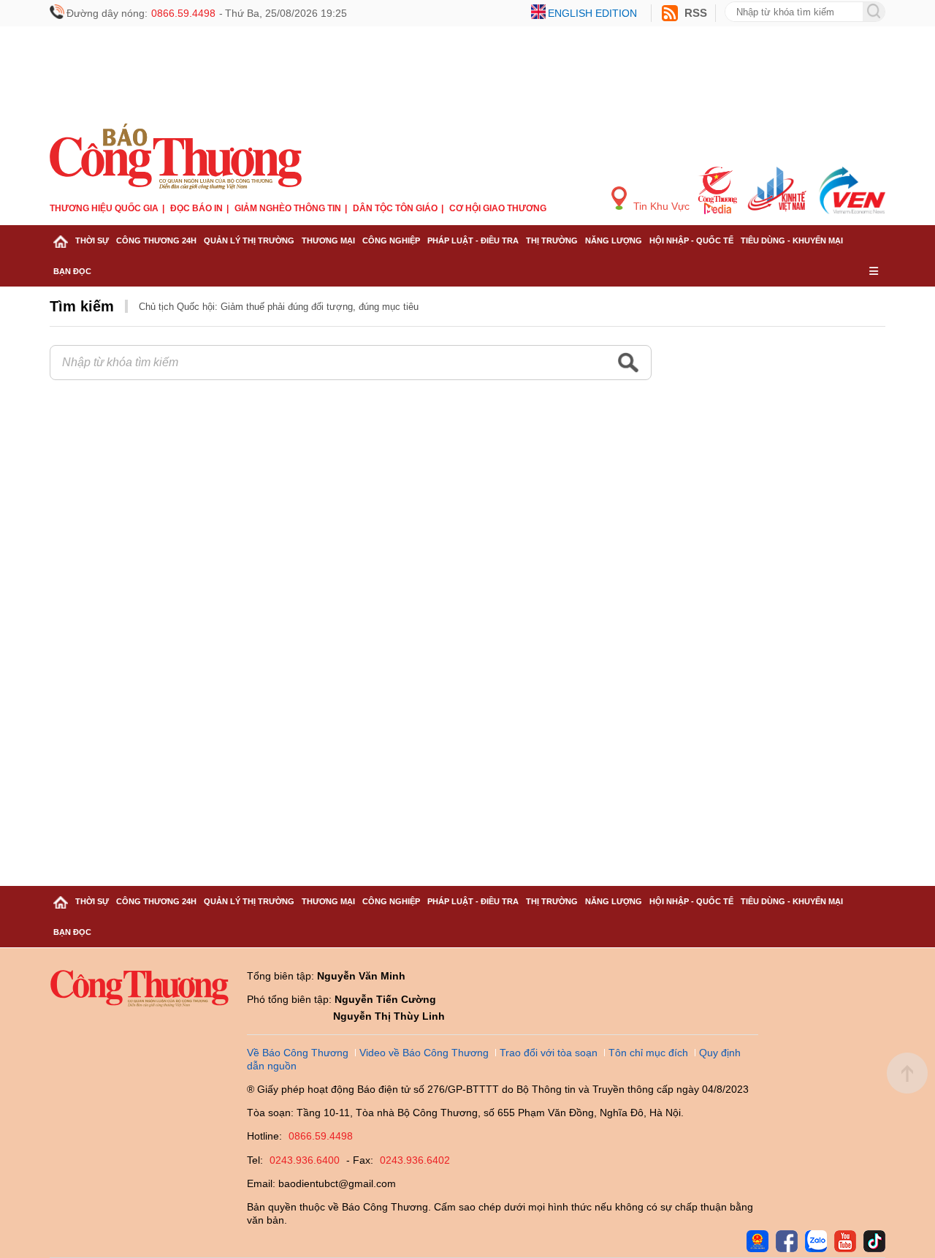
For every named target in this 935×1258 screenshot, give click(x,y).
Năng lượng (613, 240)
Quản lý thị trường (249, 240)
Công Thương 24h (156, 240)
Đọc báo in (196, 208)
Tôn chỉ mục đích (648, 1052)
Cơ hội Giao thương (497, 208)
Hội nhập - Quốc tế (691, 240)
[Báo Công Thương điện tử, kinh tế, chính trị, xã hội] (176, 154)
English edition (592, 13)
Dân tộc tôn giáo (395, 208)
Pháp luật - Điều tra (473, 240)
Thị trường (552, 240)
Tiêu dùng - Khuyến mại (792, 240)
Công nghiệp (391, 240)
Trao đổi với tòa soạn (549, 1052)
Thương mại (328, 240)
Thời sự (92, 240)
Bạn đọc (72, 271)
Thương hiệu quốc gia (104, 208)
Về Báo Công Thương (297, 1052)
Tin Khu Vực (660, 206)
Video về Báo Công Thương (424, 1052)
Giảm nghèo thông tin (287, 208)
